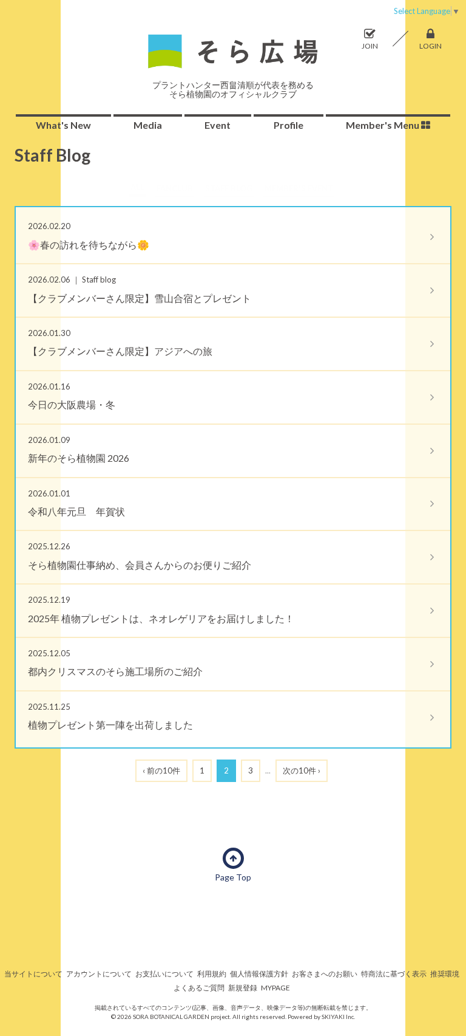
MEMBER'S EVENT (299, 188)
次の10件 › (301, 770)
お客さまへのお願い (324, 973)
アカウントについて (99, 973)
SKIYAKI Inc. (338, 1016)
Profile (288, 125)
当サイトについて (33, 973)
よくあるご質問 (199, 987)
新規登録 (242, 987)
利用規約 (211, 973)
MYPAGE (275, 987)
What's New (63, 125)
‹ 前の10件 (161, 770)
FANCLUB (175, 188)
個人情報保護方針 (259, 973)
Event (217, 125)
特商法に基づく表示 (394, 973)
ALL (137, 187)
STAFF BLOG (228, 188)
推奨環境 (444, 973)
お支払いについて (164, 973)
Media (147, 125)
